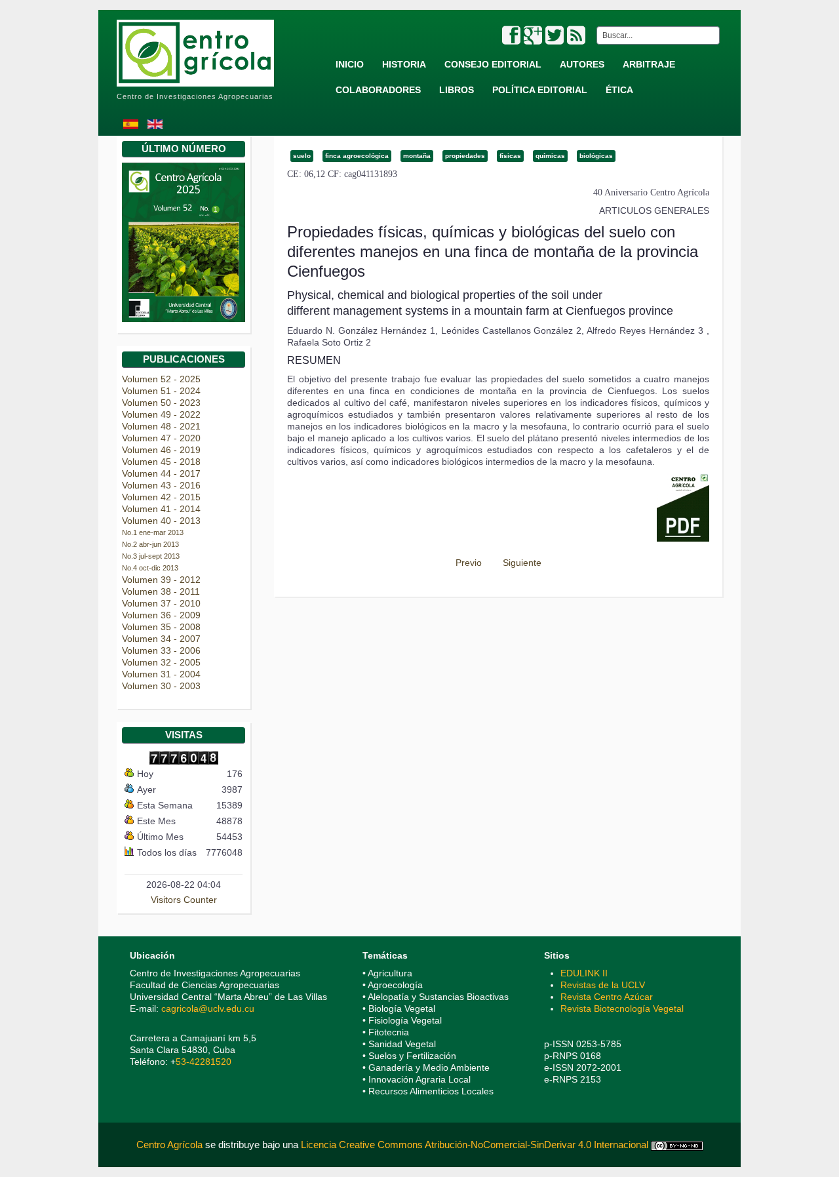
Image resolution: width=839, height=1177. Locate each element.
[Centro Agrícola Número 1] (183, 242)
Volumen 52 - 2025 (161, 379)
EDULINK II (584, 973)
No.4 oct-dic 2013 (150, 568)
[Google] (533, 36)
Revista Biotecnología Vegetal (622, 1008)
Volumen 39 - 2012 (161, 579)
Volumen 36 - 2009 (161, 615)
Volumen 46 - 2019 (161, 450)
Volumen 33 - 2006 (161, 650)
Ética (619, 90)
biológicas (596, 155)
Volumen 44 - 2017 (161, 473)
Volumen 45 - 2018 (161, 461)
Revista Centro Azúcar (606, 996)
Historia (404, 64)
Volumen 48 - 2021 (161, 426)
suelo (302, 155)
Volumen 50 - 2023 (161, 402)
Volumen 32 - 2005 (161, 662)
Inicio (350, 64)
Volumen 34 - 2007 (161, 638)
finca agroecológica (357, 155)
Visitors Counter (184, 899)
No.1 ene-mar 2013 (153, 532)
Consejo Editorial (492, 64)
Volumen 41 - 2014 (161, 509)
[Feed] (576, 36)
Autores (582, 64)
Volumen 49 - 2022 (161, 414)
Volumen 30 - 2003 (161, 686)
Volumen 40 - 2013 (161, 520)
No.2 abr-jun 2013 (150, 544)
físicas (510, 155)
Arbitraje (649, 64)
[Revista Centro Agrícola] (195, 47)
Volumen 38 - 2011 (161, 591)
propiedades (465, 155)
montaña (417, 155)
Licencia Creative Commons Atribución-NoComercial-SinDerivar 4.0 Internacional (474, 1144)
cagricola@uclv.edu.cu (207, 1008)
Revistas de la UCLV (602, 985)
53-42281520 (203, 1061)
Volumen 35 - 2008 (161, 627)
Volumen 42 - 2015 (161, 497)
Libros (456, 90)
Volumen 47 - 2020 (161, 438)
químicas (550, 155)
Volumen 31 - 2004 (161, 674)
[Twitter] (554, 36)
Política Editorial (539, 90)
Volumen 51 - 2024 (161, 391)
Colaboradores (378, 90)
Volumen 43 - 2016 (161, 485)
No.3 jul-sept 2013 (151, 556)
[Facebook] (511, 36)
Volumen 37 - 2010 (161, 603)
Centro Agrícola (170, 1144)
